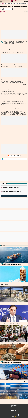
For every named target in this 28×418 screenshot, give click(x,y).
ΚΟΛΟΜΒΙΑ (12, 3)
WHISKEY (15, 416)
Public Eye (16, 410)
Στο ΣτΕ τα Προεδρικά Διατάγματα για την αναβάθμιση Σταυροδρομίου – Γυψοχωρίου (10, 130)
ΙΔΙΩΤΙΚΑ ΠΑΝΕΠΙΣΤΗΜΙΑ (7, 3)
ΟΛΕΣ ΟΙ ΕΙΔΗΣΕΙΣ (14, 195)
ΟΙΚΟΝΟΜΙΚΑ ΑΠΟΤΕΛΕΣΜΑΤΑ (21, 3)
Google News (18, 158)
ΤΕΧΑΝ (14, 3)
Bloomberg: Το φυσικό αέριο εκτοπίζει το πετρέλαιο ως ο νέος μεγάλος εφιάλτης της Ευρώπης (11, 140)
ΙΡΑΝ (25, 3)
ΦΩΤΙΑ (17, 3)
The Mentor (12, 410)
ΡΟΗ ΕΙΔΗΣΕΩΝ (26, 1)
